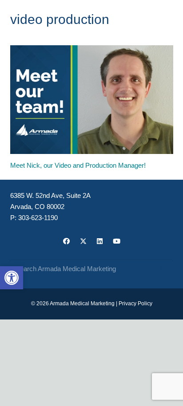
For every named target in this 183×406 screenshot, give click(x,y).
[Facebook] (66, 241)
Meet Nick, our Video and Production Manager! (78, 165)
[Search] (164, 269)
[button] (11, 277)
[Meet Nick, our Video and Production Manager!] (91, 99)
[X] (83, 241)
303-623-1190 (38, 217)
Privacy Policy (135, 303)
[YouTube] (116, 241)
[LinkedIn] (100, 241)
